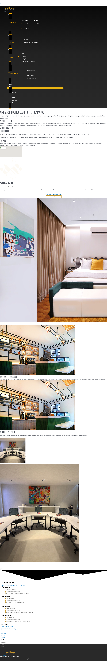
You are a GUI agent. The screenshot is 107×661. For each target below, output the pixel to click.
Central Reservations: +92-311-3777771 (13, 585)
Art (9, 49)
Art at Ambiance (5, 631)
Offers (9, 86)
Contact (3, 635)
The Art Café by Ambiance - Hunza (9, 630)
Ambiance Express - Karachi (8, 628)
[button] (33, 11)
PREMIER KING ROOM (53, 195)
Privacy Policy (3, 655)
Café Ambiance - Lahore (7, 626)
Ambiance (2, 4)
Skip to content (3, 0)
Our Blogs (3, 633)
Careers (10, 84)
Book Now (53, 197)
